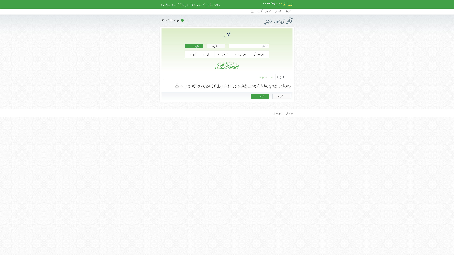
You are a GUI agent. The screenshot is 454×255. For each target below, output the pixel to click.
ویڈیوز (252, 11)
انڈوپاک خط (177, 20)
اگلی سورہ (196, 46)
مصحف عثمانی (165, 20)
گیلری (260, 11)
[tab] (280, 77)
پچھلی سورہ (214, 46)
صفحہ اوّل (288, 11)
